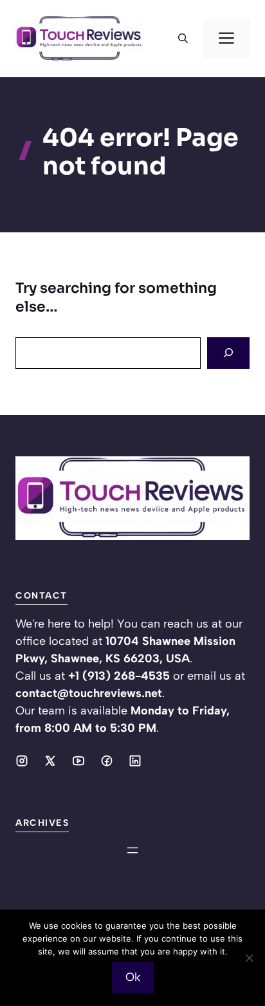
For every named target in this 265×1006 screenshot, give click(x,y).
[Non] (248, 957)
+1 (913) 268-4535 (119, 676)
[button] (183, 38)
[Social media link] (21, 760)
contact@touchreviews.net (88, 693)
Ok (132, 977)
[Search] (228, 353)
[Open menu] (132, 850)
